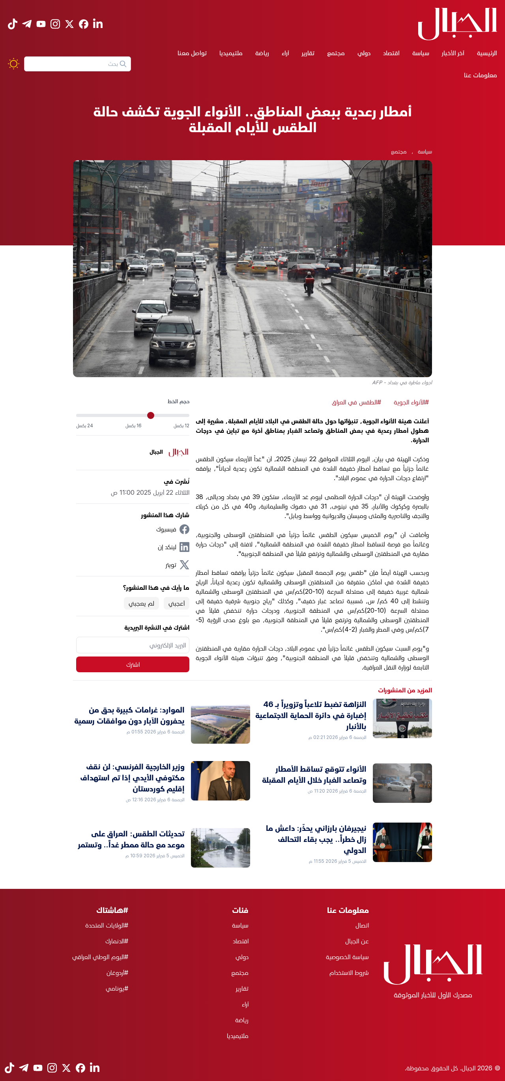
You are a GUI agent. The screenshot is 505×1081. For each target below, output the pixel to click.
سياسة (420, 53)
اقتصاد (391, 53)
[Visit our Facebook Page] (83, 24)
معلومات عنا (480, 75)
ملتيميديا (231, 53)
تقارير (308, 53)
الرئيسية (487, 53)
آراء (285, 53)
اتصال (362, 925)
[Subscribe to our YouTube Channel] (41, 24)
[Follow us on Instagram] (55, 24)
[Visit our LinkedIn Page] (98, 24)
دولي (363, 53)
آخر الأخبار (453, 53)
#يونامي (117, 988)
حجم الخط (178, 401)
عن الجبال (357, 941)
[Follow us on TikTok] (12, 24)
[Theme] (13, 63)
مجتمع (336, 53)
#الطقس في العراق (356, 402)
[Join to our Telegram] (27, 24)
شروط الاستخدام (349, 972)
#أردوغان (117, 972)
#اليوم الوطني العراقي (100, 957)
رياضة (262, 53)
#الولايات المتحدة (106, 925)
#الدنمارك (116, 941)
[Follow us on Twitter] (69, 24)
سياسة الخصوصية (347, 957)
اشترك (133, 664)
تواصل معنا (192, 53)
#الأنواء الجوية (411, 402)
